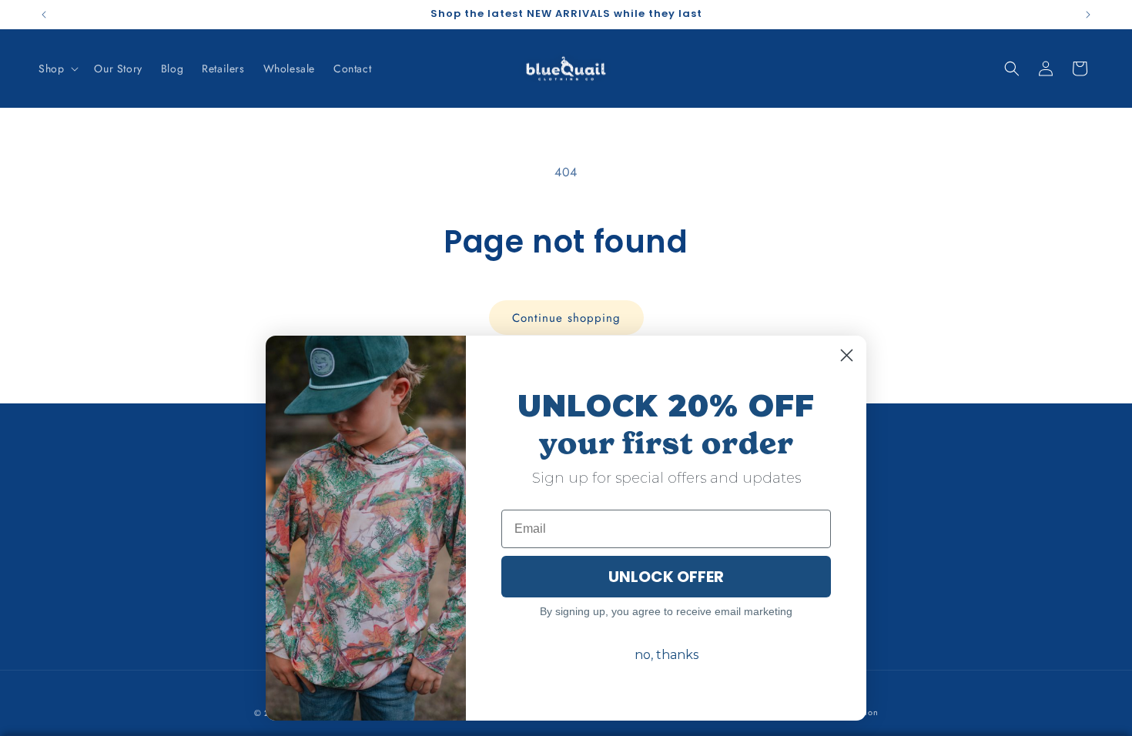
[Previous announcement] (44, 14)
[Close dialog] (846, 355)
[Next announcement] (1088, 14)
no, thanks (666, 654)
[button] (57, 68)
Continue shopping (566, 317)
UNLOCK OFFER (666, 576)
